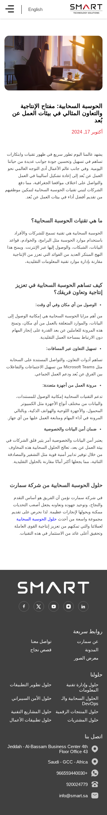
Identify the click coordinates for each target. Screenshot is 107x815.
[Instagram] (68, 606)
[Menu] (9, 9)
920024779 (77, 784)
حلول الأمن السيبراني (31, 698)
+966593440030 (72, 773)
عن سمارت (87, 641)
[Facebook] (24, 606)
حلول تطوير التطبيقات (30, 684)
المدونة (91, 649)
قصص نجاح (40, 649)
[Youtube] (53, 606)
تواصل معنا (41, 641)
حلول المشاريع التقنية (31, 711)
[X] (39, 606)
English (35, 9)
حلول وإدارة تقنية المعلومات (82, 687)
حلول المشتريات (82, 719)
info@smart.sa (73, 795)
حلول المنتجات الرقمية (77, 711)
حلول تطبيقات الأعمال (30, 719)
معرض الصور (86, 657)
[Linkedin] (83, 606)
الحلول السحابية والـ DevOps (79, 701)
